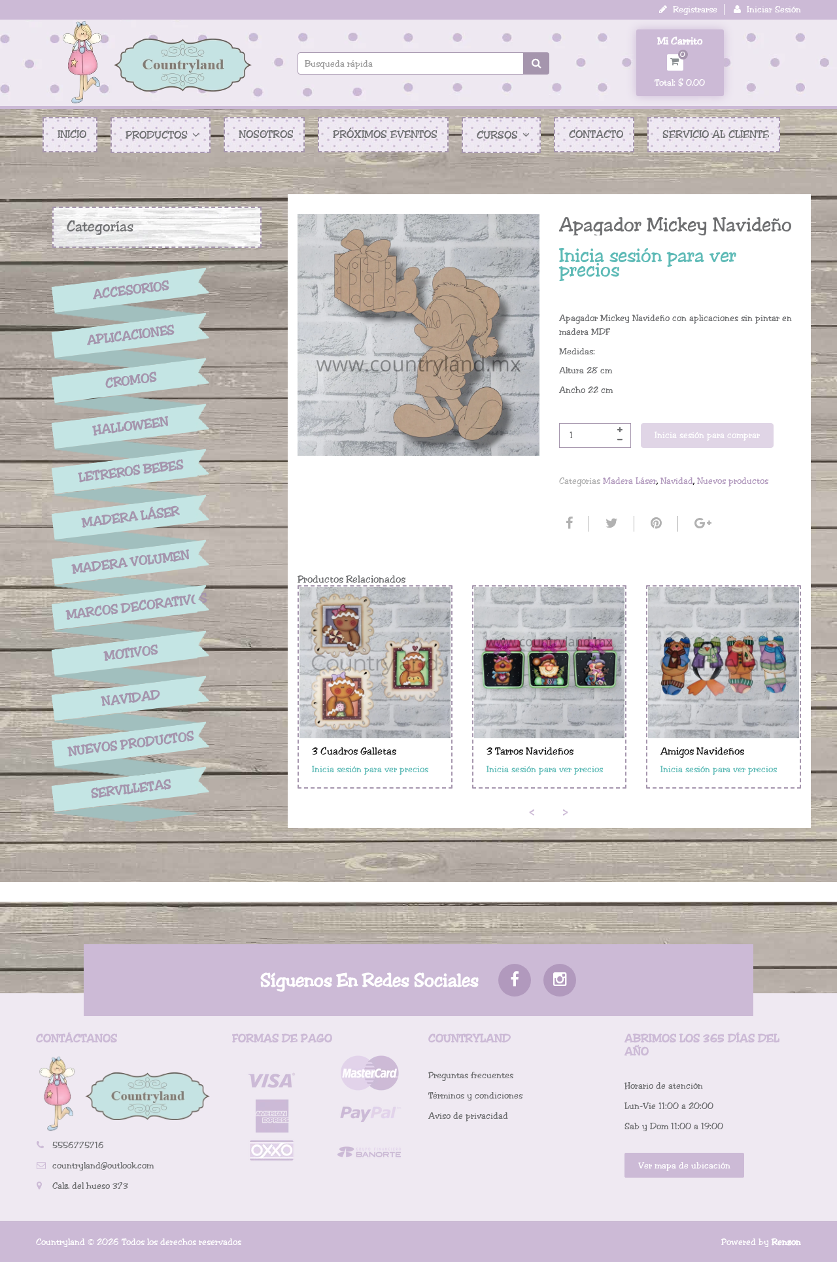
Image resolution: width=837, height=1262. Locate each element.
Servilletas (130, 789)
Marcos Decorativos (131, 606)
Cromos (130, 381)
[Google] (701, 524)
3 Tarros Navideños (530, 751)
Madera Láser (130, 516)
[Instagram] (559, 980)
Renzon (786, 1242)
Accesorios (130, 289)
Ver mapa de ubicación (684, 1165)
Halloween (130, 426)
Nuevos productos (130, 743)
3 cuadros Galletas (354, 751)
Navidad (131, 698)
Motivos (130, 653)
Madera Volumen (131, 562)
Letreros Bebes (131, 471)
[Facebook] (567, 524)
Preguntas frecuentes (470, 1075)
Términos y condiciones (475, 1095)
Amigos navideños (702, 751)
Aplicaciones (130, 335)
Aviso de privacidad (468, 1115)
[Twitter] (610, 524)
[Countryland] (157, 62)
